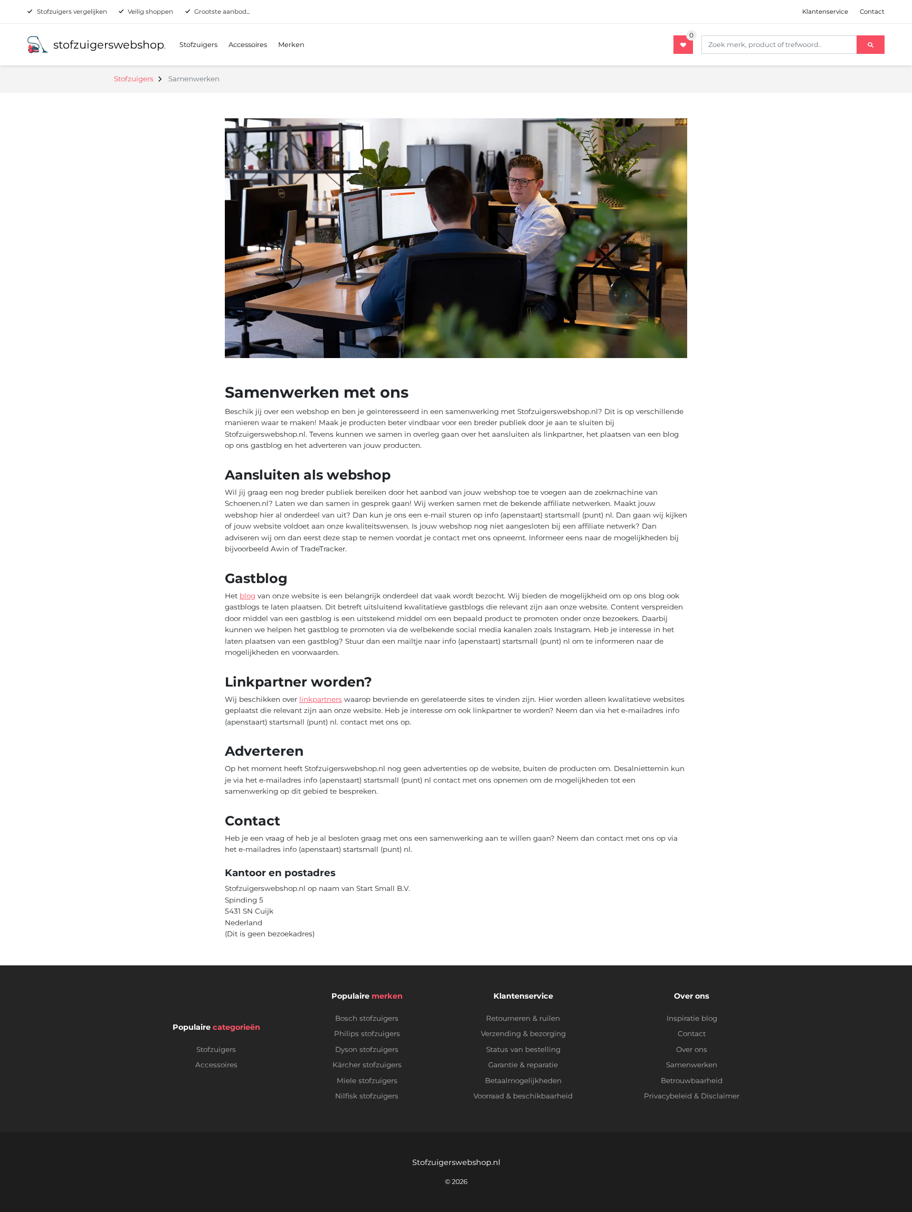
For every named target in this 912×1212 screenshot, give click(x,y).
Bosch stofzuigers (366, 1018)
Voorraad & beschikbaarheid (523, 1096)
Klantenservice (825, 11)
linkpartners (320, 699)
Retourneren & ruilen (523, 1018)
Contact (872, 11)
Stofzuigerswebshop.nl (456, 1162)
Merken (291, 45)
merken (387, 996)
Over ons (691, 1049)
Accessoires (248, 45)
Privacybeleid (668, 1096)
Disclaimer (720, 1096)
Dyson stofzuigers (366, 1049)
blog (247, 595)
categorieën (236, 1027)
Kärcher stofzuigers (367, 1064)
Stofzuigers (198, 45)
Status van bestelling (523, 1049)
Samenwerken (691, 1064)
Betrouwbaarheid (692, 1080)
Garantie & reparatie (523, 1064)
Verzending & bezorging (523, 1033)
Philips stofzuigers (367, 1033)
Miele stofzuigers (367, 1080)
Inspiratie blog (692, 1018)
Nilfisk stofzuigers (366, 1096)
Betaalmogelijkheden (523, 1080)
